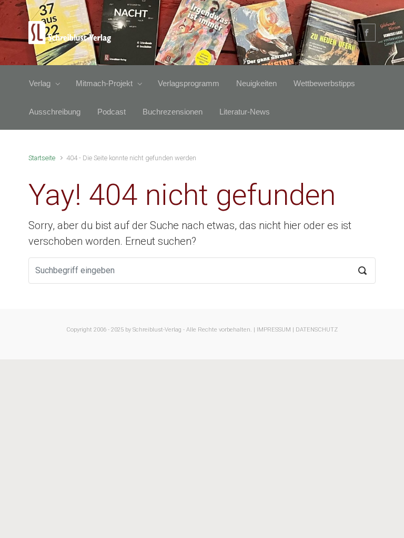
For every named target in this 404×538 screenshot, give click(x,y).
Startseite (41, 158)
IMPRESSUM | (275, 329)
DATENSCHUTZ (317, 329)
